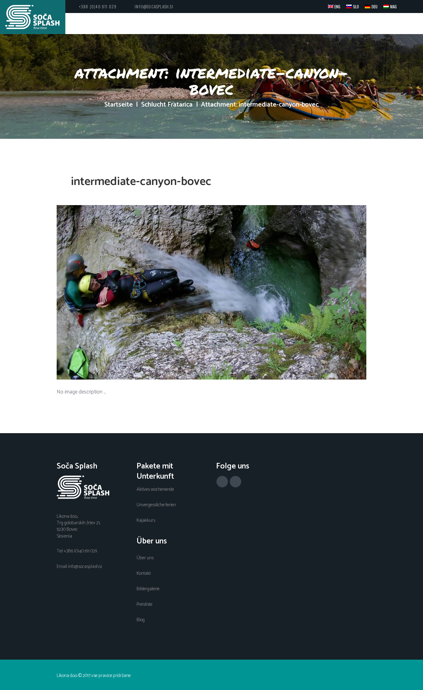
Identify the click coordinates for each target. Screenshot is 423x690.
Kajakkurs (146, 520)
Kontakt (144, 573)
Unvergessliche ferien (156, 505)
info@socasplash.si (154, 7)
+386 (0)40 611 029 (98, 7)
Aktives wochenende (155, 489)
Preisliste (144, 604)
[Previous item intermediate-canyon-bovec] (134, 292)
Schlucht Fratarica (167, 105)
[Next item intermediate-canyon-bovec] (289, 292)
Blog (141, 620)
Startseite (118, 105)
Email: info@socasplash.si (79, 566)
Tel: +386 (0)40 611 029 (77, 551)
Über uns (145, 558)
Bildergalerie (148, 589)
